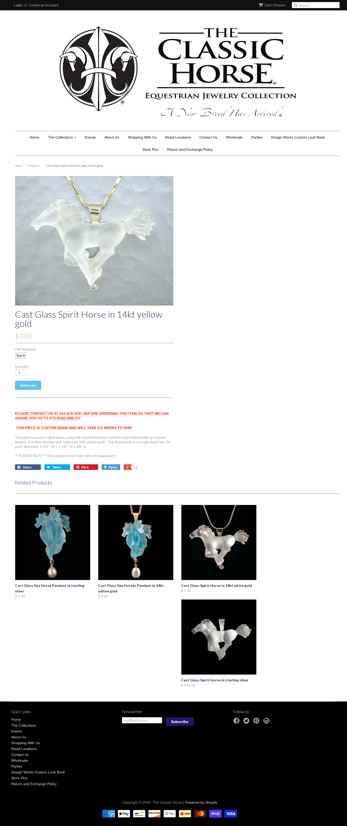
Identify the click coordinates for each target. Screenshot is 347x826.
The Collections (61, 137)
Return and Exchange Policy (190, 149)
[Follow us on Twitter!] (247, 722)
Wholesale (234, 137)
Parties (256, 137)
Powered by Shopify (201, 802)
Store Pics (150, 149)
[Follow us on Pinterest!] (257, 722)
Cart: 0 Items (275, 5)
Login (18, 5)
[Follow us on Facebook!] (237, 722)
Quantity (21, 366)
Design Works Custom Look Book (298, 137)
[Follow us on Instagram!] (267, 722)
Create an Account (44, 5)
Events (90, 137)
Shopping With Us (142, 137)
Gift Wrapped (25, 349)
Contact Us (208, 137)
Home (34, 137)
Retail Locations (178, 137)
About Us (111, 137)
